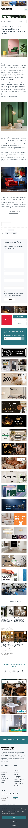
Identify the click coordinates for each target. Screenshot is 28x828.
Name (5, 270)
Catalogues (3, 776)
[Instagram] (10, 794)
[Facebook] (2, 794)
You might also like (13, 213)
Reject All (14, 825)
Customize (14, 821)
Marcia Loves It (4, 778)
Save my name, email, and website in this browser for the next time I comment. (13, 294)
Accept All (14, 817)
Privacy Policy (17, 785)
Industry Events (17, 781)
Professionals (4, 772)
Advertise (16, 774)
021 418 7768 (15, 797)
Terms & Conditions (18, 783)
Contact (20, 323)
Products (3, 770)
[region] (14, 816)
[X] (6, 794)
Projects (3, 774)
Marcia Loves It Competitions (17, 777)
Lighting (3, 21)
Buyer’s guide (17, 770)
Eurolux (7, 233)
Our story (16, 768)
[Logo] (9, 9)
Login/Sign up (4, 782)
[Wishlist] (22, 9)
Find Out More (19, 316)
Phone (5, 277)
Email (5, 284)
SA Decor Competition (19, 779)
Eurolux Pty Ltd (11, 79)
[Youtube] (13, 794)
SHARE (22, 21)
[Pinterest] (17, 794)
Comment (6, 251)
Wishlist (3, 780)
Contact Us (16, 772)
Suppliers (3, 768)
